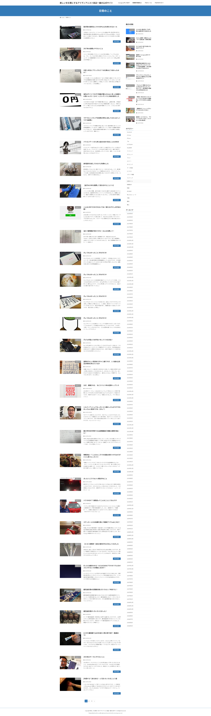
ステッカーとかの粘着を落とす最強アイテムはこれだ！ (101, 522)
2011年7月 (130, 441)
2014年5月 (130, 334)
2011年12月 (130, 425)
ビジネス (129, 171)
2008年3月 (130, 559)
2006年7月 (130, 619)
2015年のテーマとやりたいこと (94, 657)
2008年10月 (130, 538)
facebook (129, 132)
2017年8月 (130, 227)
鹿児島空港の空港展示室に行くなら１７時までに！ (100, 589)
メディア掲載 (130, 174)
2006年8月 (130, 616)
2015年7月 (130, 294)
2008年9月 (130, 542)
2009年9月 (130, 512)
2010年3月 (130, 495)
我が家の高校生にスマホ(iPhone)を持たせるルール (100, 27)
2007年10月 (130, 569)
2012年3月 (130, 418)
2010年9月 (130, 475)
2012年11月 (130, 394)
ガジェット (130, 154)
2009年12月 (130, 505)
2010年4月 (130, 492)
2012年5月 (130, 411)
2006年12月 (130, 602)
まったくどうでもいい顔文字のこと (95, 479)
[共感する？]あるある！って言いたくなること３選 (100, 679)
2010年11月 (130, 468)
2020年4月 (130, 213)
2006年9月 (130, 612)
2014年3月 (130, 341)
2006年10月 (130, 609)
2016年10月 (130, 247)
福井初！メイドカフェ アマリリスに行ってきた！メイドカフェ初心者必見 (143, 118)
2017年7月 (130, 230)
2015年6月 (130, 297)
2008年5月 (130, 552)
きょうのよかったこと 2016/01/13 (94, 296)
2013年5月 (130, 374)
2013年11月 (130, 354)
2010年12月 (130, 465)
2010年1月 (130, 502)
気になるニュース (131, 194)
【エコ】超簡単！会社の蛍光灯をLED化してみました (101, 544)
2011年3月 (130, 455)
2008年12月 (130, 532)
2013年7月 (130, 368)
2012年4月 (130, 414)
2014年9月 (130, 321)
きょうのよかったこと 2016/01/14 (94, 274)
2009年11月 (130, 508)
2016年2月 (130, 270)
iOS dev (129, 135)
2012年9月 (130, 401)
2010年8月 (130, 478)
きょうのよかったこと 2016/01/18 (94, 253)
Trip (128, 141)
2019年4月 (130, 217)
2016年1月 (130, 274)
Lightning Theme (105, 713)
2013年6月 (130, 371)
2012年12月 (130, 391)
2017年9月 (130, 223)
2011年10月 (130, 431)
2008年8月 (130, 545)
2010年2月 (130, 498)
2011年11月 (130, 428)
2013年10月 (130, 357)
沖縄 (128, 198)
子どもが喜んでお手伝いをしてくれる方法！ (98, 340)
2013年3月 (130, 381)
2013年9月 (130, 361)
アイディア (130, 151)
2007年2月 (130, 595)
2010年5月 (130, 488)
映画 (128, 188)
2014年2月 (130, 344)
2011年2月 (130, 458)
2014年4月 (130, 337)
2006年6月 (130, 622)
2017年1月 (130, 237)
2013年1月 (130, 388)
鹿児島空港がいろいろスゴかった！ (95, 611)
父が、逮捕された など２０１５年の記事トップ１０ (101, 385)
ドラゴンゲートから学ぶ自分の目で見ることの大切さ (101, 142)
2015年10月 (130, 284)
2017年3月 (130, 233)
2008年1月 (130, 562)
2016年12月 (130, 240)
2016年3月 (130, 267)
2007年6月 (130, 582)
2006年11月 (130, 606)
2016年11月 (130, 244)
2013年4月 (130, 378)
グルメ (128, 157)
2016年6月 (130, 257)
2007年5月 (130, 585)
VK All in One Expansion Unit (116, 713)
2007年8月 (130, 575)
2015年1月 (130, 307)
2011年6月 (130, 445)
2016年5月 (130, 260)
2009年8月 (130, 515)
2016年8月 (130, 254)
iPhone (129, 138)
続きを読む (116, 41)
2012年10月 (130, 398)
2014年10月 (130, 317)
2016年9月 (130, 250)
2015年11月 (130, 280)
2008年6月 (130, 549)
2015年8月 (130, 290)
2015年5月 (130, 300)
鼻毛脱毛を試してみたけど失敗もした (96, 163)
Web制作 (129, 147)
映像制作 (129, 184)
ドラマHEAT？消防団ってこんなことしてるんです (100, 500)
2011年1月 (130, 461)
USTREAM (130, 144)
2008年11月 (130, 535)
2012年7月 (130, 404)
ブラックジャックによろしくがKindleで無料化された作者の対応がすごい (143, 76)
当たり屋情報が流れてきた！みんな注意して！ (98, 231)
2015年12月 (130, 277)
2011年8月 (130, 438)
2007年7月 (130, 579)
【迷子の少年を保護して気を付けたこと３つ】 (99, 185)
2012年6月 (130, 408)
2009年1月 (130, 528)
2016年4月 (130, 264)
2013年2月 (130, 384)
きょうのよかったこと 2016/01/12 (94, 318)
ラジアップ (130, 178)
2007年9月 (130, 572)
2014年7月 (130, 327)
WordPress (96, 713)
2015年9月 (130, 287)
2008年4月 (130, 555)
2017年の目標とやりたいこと (93, 48)
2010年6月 (130, 485)
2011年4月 (130, 451)
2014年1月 (130, 347)
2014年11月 (130, 314)
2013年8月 (130, 364)
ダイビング (130, 164)
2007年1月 (130, 599)
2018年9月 (130, 220)
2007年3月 (130, 592)
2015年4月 (130, 304)
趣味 (128, 201)
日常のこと (130, 181)
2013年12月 (130, 351)
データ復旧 (130, 168)
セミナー (129, 161)
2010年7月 (130, 481)
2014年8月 (130, 324)
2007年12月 (130, 565)
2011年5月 (130, 448)
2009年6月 (130, 522)
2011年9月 (130, 435)
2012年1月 (130, 421)
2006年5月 (130, 626)
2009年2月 (130, 525)
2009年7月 (130, 518)
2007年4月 (130, 589)
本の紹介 (129, 191)
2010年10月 (130, 471)
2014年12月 (130, 311)
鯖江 (128, 204)
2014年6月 (130, 331)
